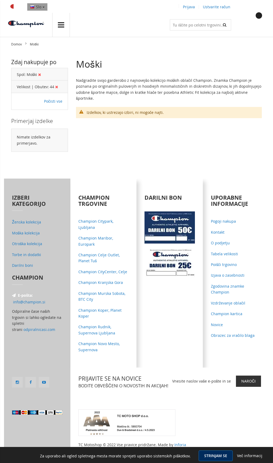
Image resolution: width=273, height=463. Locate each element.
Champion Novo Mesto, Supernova (99, 346)
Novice (217, 324)
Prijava (189, 6)
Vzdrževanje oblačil (228, 303)
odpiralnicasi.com (39, 329)
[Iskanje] (225, 24)
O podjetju (220, 242)
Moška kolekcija (26, 233)
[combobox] (200, 24)
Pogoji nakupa (223, 221)
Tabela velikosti (224, 253)
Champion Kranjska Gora (100, 282)
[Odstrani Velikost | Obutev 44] (56, 86)
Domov (17, 44)
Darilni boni (22, 265)
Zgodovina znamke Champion (227, 289)
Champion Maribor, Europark (95, 241)
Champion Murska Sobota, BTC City (101, 296)
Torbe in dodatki (26, 254)
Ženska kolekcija (26, 222)
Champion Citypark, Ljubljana (95, 224)
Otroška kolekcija (27, 243)
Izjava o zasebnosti (227, 275)
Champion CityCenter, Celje (102, 271)
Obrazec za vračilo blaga (233, 335)
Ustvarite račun (216, 6)
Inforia (180, 444)
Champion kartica (226, 313)
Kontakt (217, 232)
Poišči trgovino (224, 264)
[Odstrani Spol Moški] (39, 74)
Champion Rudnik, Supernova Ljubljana (96, 329)
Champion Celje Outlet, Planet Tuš (99, 257)
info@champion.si (29, 301)
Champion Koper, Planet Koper (100, 313)
